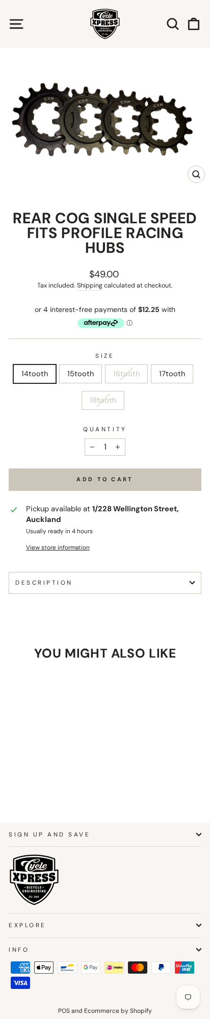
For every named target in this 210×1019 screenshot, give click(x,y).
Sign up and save (50, 834)
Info (19, 950)
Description (44, 583)
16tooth (126, 374)
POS (64, 1011)
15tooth (80, 374)
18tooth (103, 400)
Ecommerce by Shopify (118, 1011)
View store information (58, 547)
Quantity (104, 429)
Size (104, 356)
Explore (27, 925)
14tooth (34, 374)
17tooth (172, 374)
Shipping (89, 285)
